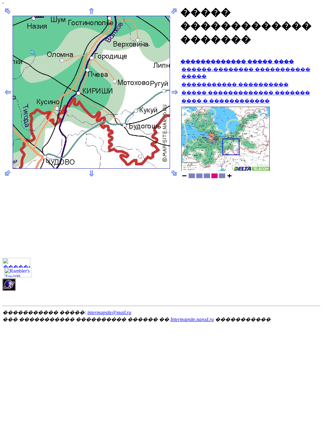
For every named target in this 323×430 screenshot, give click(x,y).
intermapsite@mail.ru (109, 312)
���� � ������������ (225, 101)
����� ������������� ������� (245, 92)
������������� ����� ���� (237, 61)
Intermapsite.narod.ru (192, 319)
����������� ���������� (235, 84)
